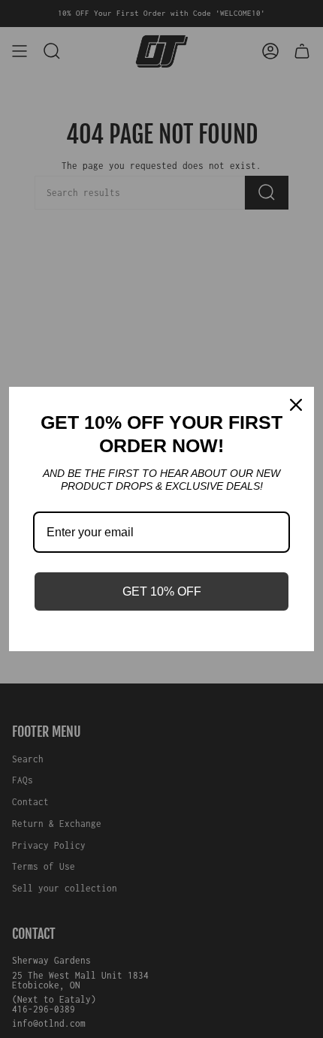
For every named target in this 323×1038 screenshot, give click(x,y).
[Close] (296, 405)
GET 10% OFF (161, 591)
